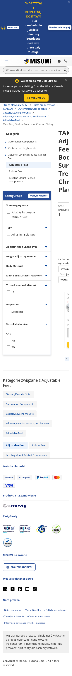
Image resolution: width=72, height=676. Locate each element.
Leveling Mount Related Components (22, 179)
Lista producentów (44, 105)
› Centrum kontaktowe (38, 616)
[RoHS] (56, 529)
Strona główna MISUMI (15, 105)
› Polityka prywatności (55, 609)
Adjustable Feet (11, 120)
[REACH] (7, 542)
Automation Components (32, 108)
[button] (59, 27)
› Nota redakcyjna (12, 609)
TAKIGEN (8, 108)
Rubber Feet (16, 171)
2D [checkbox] (13, 341)
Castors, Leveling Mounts (17, 112)
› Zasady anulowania (13, 616)
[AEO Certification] (41, 529)
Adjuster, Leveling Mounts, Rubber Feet (24, 116)
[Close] (66, 80)
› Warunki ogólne (32, 609)
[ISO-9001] (9, 529)
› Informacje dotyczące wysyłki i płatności (24, 622)
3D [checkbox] (13, 347)
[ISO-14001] (25, 529)
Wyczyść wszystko (39, 195)
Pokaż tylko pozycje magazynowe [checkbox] (23, 214)
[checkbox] (27, 234)
